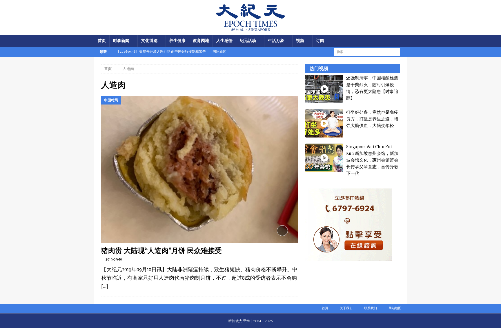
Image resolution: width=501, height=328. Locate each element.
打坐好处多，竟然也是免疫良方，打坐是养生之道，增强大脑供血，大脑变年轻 (372, 119)
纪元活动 (248, 40)
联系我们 (370, 308)
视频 (300, 40)
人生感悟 (224, 40)
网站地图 (395, 308)
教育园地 (201, 40)
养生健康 (177, 40)
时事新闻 (121, 40)
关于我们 (346, 308)
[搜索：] (363, 51)
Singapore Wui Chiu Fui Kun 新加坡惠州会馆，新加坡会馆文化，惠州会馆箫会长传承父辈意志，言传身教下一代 (372, 160)
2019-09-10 (114, 259)
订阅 (320, 40)
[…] (104, 286)
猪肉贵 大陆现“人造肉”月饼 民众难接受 (161, 250)
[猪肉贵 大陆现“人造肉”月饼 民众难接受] (199, 169)
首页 (102, 40)
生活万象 (276, 40)
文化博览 (149, 40)
